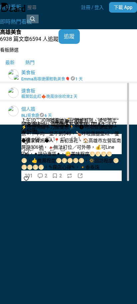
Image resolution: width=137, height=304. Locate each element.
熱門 (30, 62)
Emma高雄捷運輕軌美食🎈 (45, 79)
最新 (10, 62)
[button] (92, 7)
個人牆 (28, 109)
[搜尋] (33, 19)
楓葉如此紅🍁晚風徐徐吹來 (45, 96)
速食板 (28, 90)
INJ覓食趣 (30, 115)
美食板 (28, 72)
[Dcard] (13, 7)
